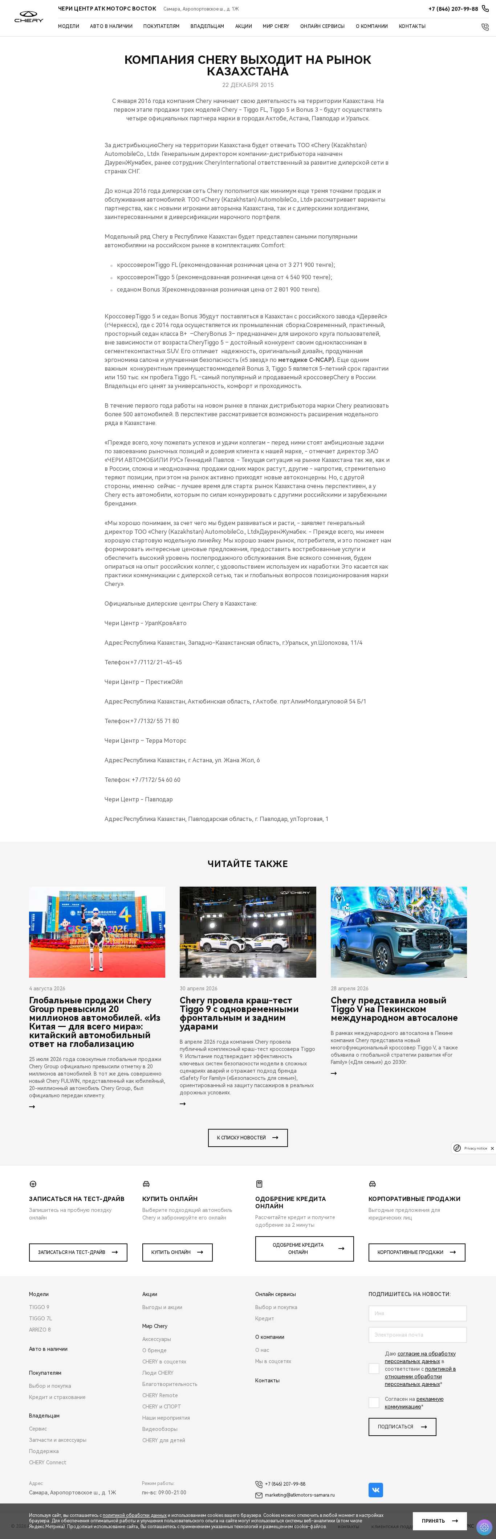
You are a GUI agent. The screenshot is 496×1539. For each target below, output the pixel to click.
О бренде (154, 1350)
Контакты (412, 26)
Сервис (38, 1429)
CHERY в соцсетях (164, 1362)
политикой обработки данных (135, 1515)
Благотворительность (170, 1384)
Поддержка (44, 1451)
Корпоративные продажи (410, 1252)
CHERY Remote (160, 1395)
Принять (433, 1521)
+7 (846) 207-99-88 (285, 1484)
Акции (243, 26)
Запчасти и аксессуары (57, 1440)
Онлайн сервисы (322, 26)
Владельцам (207, 26)
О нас (262, 1350)
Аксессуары (156, 1339)
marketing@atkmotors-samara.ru (300, 1495)
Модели (68, 26)
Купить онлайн (171, 1252)
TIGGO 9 (39, 1307)
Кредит (264, 1318)
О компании (372, 26)
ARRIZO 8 (40, 1330)
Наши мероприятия (166, 1418)
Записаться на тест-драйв (71, 1252)
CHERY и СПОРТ (161, 1407)
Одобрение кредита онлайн (298, 1249)
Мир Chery (276, 26)
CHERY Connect (47, 1462)
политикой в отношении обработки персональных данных (420, 1376)
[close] (492, 1148)
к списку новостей (241, 1137)
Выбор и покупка (50, 1386)
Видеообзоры (160, 1429)
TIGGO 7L (40, 1318)
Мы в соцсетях (273, 1361)
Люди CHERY (158, 1373)
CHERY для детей (163, 1440)
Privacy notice (475, 1148)
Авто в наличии (111, 26)
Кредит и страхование (57, 1397)
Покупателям (161, 26)
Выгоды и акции (162, 1307)
